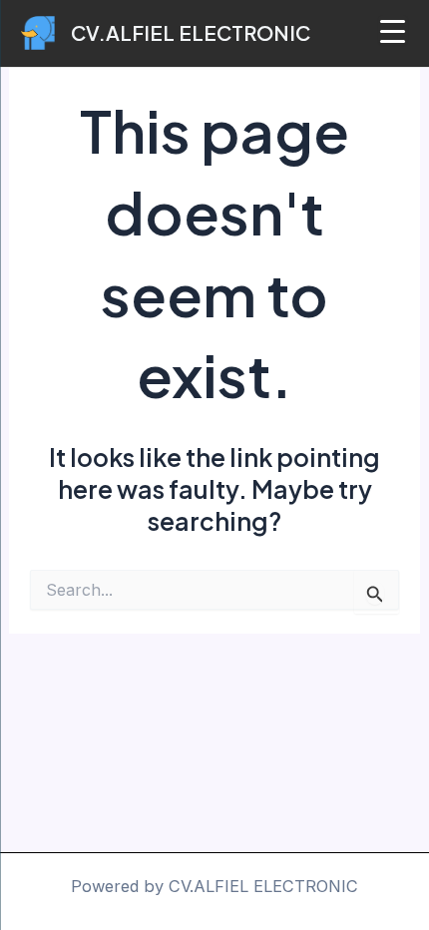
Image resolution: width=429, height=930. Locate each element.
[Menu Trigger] (393, 30)
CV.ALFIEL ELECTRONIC (190, 32)
